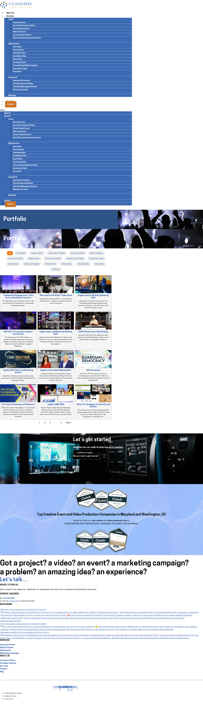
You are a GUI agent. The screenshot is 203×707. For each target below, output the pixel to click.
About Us (10, 13)
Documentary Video (20, 68)
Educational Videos (57, 253)
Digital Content (13, 44)
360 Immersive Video (20, 90)
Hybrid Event (34, 258)
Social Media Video (19, 56)
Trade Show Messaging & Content (25, 87)
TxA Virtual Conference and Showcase (18, 405)
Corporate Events (19, 22)
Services (10, 16)
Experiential (12, 77)
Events (11, 19)
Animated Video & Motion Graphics (25, 65)
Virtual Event (50, 264)
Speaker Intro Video (75, 258)
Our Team (4, 666)
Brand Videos (17, 59)
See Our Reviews (130, 523)
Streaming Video (96, 258)
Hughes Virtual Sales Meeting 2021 (55, 370)
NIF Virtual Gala (93, 370)
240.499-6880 (9, 598)
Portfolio (7, 201)
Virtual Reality (83, 264)
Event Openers (96, 253)
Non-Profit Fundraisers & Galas (24, 25)
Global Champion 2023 (74, 523)
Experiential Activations (21, 80)
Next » (69, 423)
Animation (21, 253)
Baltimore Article (92, 523)
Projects (3, 669)
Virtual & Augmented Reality (23, 83)
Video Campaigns (31, 264)
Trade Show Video (19, 53)
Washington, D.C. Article (111, 523)
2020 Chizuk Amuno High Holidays (93, 332)
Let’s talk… (14, 580)
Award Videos (37, 253)
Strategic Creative (8, 663)
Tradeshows (13, 264)
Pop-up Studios (18, 50)
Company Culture (7, 660)
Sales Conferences (19, 32)
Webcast (56, 269)
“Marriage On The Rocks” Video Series (55, 296)
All (10, 253)
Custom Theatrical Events (22, 35)
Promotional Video (53, 258)
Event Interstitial (77, 253)
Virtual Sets (17, 72)
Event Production (15, 258)
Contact (10, 104)
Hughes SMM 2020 (55, 405)
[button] (66, 110)
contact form (14, 601)
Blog (2, 672)
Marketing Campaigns (9, 653)
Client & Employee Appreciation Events (27, 38)
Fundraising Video (19, 62)
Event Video (17, 47)
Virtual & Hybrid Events (21, 29)
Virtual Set (99, 264)
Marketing (12, 95)
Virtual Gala (66, 264)
